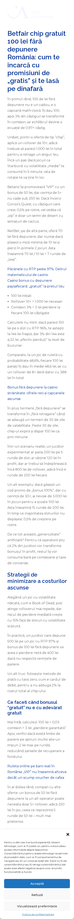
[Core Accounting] (29, 12)
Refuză (37, 895)
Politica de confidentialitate (38, 914)
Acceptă (37, 884)
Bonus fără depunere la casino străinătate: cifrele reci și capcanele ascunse (36, 393)
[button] (68, 834)
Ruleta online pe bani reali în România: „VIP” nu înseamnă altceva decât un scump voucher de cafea (36, 772)
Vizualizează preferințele (37, 906)
